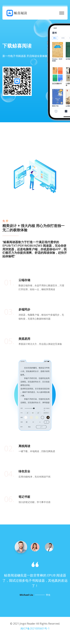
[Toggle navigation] (61, 13)
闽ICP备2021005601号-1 (35, 628)
